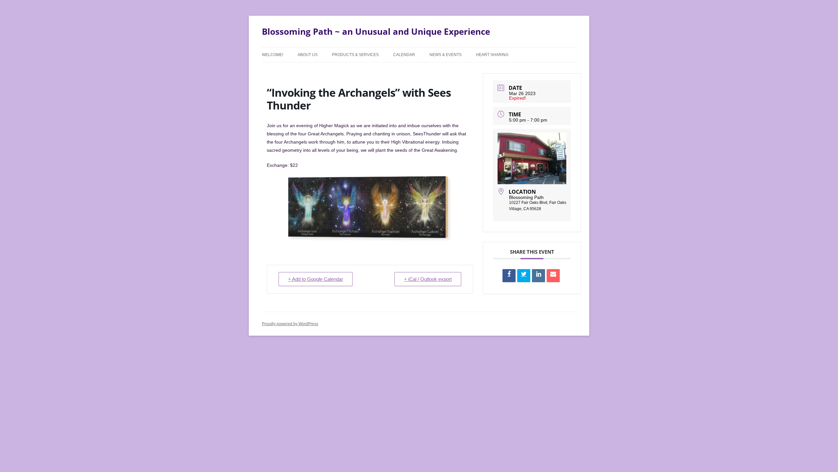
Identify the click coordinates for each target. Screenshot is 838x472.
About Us (308, 54)
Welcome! (272, 54)
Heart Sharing (492, 54)
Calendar (404, 54)
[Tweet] (523, 275)
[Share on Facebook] (509, 275)
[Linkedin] (538, 275)
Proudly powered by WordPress (290, 324)
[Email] (553, 275)
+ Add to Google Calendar (315, 279)
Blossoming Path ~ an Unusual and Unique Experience (376, 31)
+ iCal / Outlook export (428, 279)
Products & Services (355, 54)
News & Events (445, 54)
